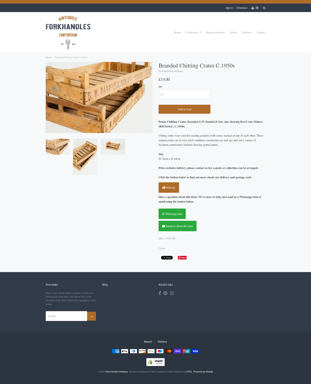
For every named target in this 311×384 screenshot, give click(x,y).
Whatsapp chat (173, 214)
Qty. (161, 86)
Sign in (229, 8)
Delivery (247, 32)
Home (177, 32)
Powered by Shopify (203, 371)
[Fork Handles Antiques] (68, 32)
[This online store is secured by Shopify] (155, 365)
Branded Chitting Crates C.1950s (71, 57)
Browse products (215, 32)
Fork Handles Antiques (116, 371)
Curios (162, 248)
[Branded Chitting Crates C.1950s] (58, 147)
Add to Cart (184, 109)
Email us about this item (179, 226)
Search (148, 341)
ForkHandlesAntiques (171, 71)
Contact (261, 32)
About (233, 32)
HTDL (189, 371)
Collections (192, 32)
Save (183, 257)
